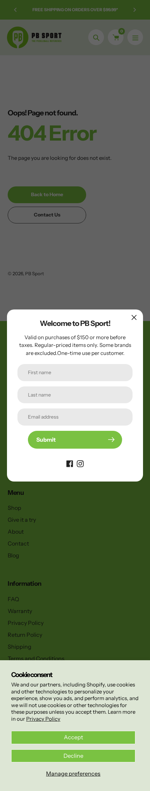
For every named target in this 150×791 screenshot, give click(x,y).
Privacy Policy (43, 718)
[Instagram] (80, 463)
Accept (73, 737)
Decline (73, 755)
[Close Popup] (134, 317)
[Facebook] (69, 463)
